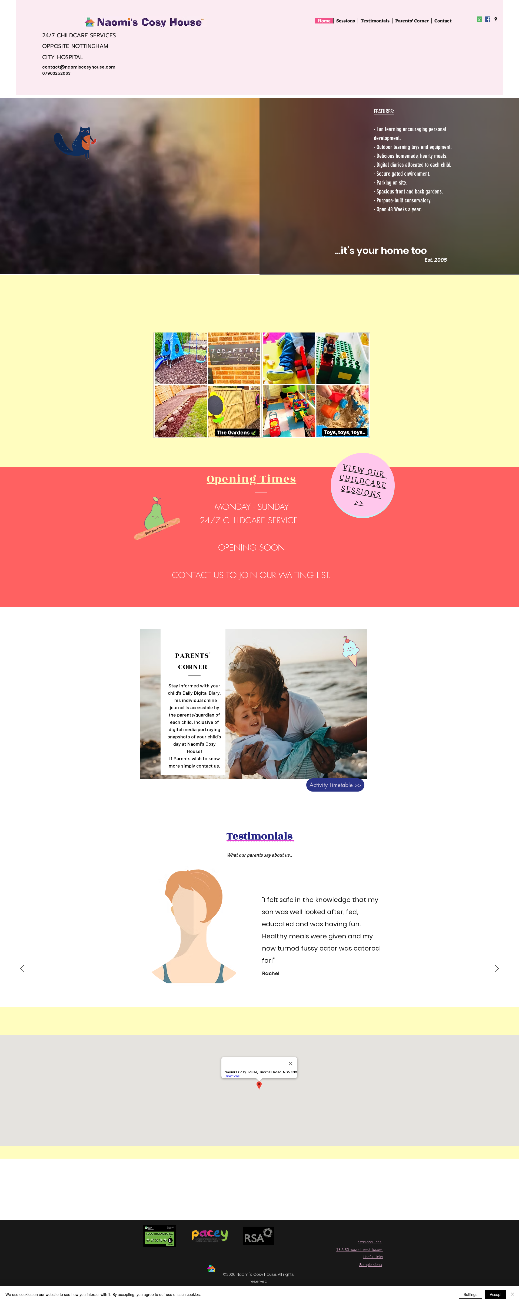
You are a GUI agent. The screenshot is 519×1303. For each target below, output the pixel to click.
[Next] (497, 969)
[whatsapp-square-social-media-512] (479, 19)
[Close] (512, 1294)
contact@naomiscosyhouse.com (78, 67)
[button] (411, 20)
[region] (363, 485)
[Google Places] (495, 19)
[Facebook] (487, 19)
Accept (495, 1294)
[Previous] (22, 969)
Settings (470, 1294)
